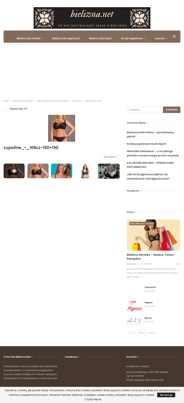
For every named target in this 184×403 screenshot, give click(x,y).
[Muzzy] (134, 322)
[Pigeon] (134, 306)
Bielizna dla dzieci (100, 38)
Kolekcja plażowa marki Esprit (146, 144)
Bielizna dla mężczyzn (66, 38)
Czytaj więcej (93, 399)
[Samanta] (134, 291)
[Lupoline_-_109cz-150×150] (38, 171)
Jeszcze (160, 38)
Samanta (150, 287)
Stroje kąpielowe (132, 38)
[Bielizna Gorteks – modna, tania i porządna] (153, 235)
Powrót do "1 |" (18, 108)
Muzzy (148, 317)
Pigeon (149, 302)
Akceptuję (166, 395)
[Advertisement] (92, 72)
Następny (110, 157)
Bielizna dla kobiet (29, 38)
